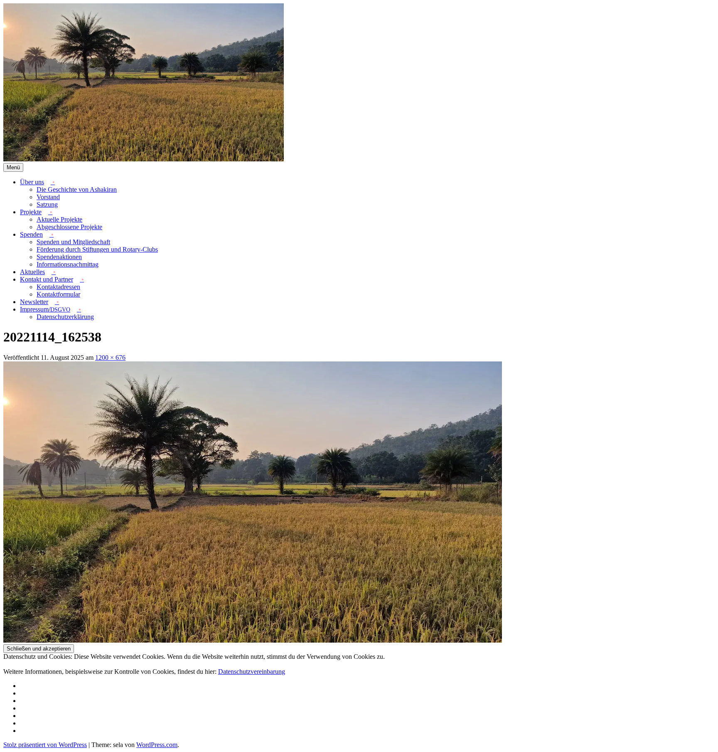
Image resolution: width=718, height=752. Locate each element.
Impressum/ (45, 309)
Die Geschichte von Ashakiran (77, 189)
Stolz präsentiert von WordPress (45, 744)
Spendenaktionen (59, 256)
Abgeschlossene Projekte (69, 226)
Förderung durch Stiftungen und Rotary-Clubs (97, 249)
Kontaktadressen (58, 286)
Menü (13, 167)
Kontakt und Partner (46, 279)
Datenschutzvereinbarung (251, 671)
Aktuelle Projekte (59, 219)
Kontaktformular (58, 294)
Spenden (31, 234)
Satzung (47, 204)
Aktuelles (32, 271)
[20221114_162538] (252, 640)
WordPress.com (156, 744)
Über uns (32, 182)
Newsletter (34, 301)
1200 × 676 (110, 357)
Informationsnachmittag (67, 264)
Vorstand (48, 196)
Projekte (31, 211)
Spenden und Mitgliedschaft (73, 241)
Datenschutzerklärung (65, 316)
